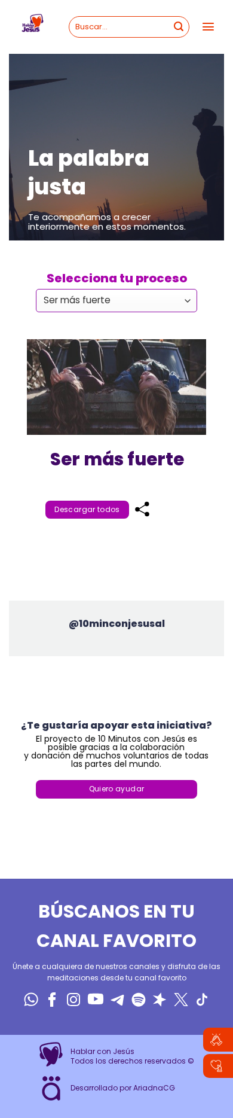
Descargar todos (86, 509)
